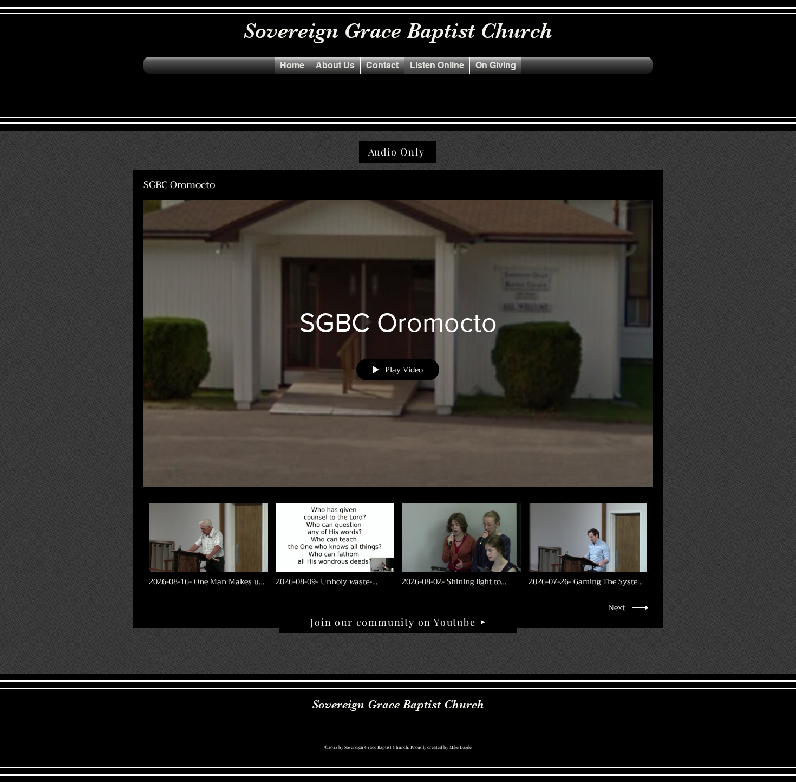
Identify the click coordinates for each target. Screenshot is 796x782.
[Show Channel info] (642, 185)
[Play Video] (208, 544)
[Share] (616, 185)
